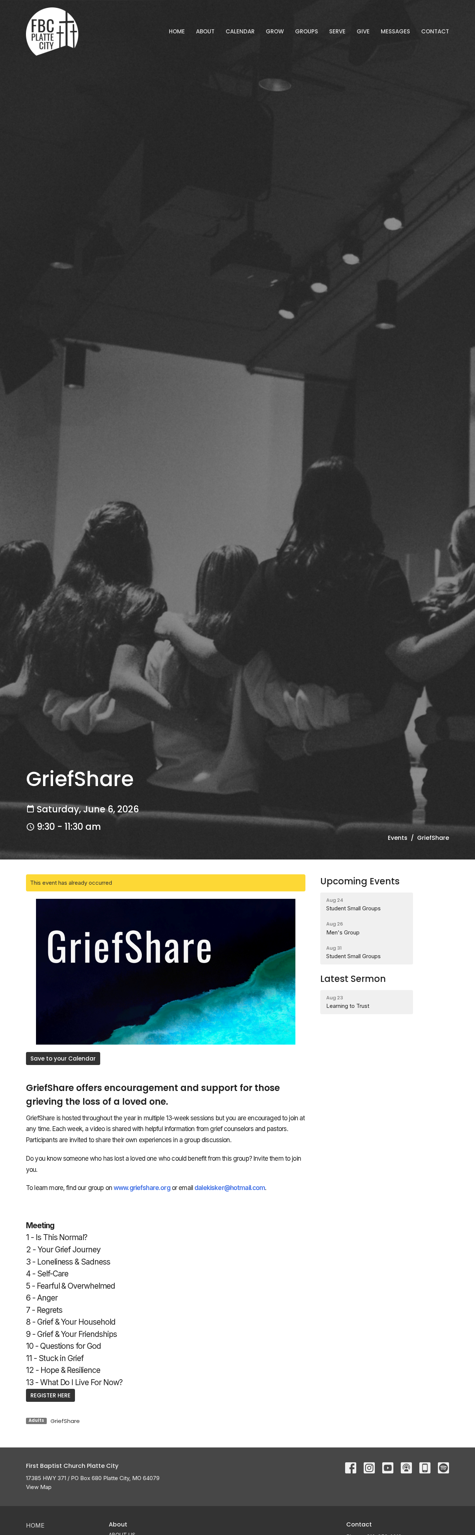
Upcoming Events (360, 881)
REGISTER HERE (50, 1395)
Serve (337, 31)
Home (177, 31)
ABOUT (205, 31)
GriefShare (65, 1421)
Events (397, 838)
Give (363, 31)
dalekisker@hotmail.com (229, 1187)
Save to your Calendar (63, 1058)
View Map (39, 1486)
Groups (306, 31)
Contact (435, 31)
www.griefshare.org (142, 1187)
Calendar (240, 31)
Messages (395, 31)
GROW (275, 31)
